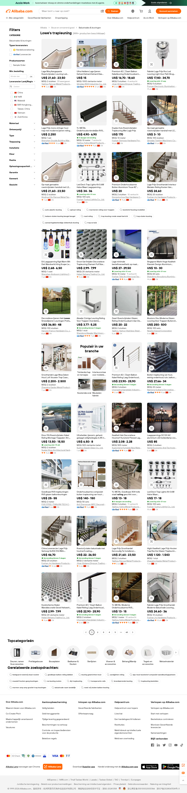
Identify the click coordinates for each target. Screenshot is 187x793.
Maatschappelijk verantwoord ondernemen (19, 720)
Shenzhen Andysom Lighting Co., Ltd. (56, 274)
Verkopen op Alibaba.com (162, 708)
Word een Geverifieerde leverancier (162, 726)
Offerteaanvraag (85, 713)
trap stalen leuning (144, 216)
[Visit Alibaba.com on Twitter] (164, 745)
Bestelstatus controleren (162, 719)
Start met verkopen (159, 713)
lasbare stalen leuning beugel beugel (60, 216)
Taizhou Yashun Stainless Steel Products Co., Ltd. (127, 331)
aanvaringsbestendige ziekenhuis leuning (62, 223)
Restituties (119, 725)
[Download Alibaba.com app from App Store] (150, 767)
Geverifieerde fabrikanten (90, 708)
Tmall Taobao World (79, 780)
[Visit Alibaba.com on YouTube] (176, 745)
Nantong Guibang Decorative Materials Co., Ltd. (162, 390)
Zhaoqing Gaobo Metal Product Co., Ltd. (56, 387)
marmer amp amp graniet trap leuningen (29, 688)
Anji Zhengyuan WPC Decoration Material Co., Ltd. (92, 504)
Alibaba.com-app (129, 767)
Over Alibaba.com (14, 702)
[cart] (142, 11)
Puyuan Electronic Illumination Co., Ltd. (162, 86)
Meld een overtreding (124, 738)
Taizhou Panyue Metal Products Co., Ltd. (56, 84)
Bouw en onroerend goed (62, 27)
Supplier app (88, 767)
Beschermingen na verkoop (54, 725)
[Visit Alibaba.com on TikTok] (181, 745)
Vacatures (10, 727)
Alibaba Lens (12, 767)
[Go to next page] (132, 632)
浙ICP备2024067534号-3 (168, 788)
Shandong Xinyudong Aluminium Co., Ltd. (162, 276)
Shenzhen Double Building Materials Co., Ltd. (56, 140)
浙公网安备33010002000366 (141, 788)
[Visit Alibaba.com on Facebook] (152, 745)
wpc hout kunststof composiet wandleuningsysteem (154, 675)
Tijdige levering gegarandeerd (55, 719)
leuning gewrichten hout (91, 675)
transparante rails (98, 681)
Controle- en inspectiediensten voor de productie (56, 731)
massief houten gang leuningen (25, 681)
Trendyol (125, 780)
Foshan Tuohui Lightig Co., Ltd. (90, 199)
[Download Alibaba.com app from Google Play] (171, 767)
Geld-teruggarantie (50, 713)
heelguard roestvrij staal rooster (25, 675)
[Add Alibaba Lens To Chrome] (52, 767)
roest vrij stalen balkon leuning (96, 688)
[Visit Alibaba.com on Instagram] (170, 745)
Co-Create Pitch (13, 713)
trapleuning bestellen (149, 681)
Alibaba (43, 27)
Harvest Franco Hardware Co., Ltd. (56, 331)
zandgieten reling (117, 675)
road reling (88, 216)
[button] (102, 11)
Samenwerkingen (159, 733)
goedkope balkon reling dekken (60, 675)
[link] (183, 765)
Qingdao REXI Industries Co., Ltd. (91, 84)
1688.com (63, 780)
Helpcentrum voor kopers (126, 708)
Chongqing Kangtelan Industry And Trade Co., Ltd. (127, 390)
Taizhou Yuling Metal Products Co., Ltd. (92, 143)
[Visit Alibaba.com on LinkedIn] (158, 745)
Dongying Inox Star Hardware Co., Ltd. (127, 197)
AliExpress (52, 780)
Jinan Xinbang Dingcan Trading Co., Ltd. (127, 84)
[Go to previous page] (86, 632)
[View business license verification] (119, 788)
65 (127, 632)
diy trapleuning (76, 681)
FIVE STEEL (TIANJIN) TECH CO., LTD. (56, 504)
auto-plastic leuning (53, 210)
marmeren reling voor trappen (101, 210)
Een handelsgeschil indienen (128, 719)
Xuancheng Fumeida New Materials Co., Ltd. (127, 448)
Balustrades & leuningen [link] (90, 27)
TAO (116, 780)
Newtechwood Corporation (159, 331)
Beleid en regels (49, 738)
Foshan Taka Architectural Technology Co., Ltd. (127, 276)
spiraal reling (75, 210)
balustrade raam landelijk (65, 688)
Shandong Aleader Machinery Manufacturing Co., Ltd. (92, 333)
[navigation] (22, 330)
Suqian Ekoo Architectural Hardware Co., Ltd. (56, 450)
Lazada (93, 780)
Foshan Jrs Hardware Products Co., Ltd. (162, 197)
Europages (136, 780)
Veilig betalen (48, 708)
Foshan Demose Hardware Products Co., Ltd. (127, 140)
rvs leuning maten (54, 681)
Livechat (118, 713)
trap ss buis (92, 223)
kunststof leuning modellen (134, 210)
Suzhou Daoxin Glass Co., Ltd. (90, 448)
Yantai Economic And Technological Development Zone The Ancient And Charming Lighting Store (162, 448)
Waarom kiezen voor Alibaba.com (21, 708)
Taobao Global (105, 780)
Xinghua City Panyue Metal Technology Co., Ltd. (56, 197)
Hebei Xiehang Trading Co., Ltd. (91, 274)
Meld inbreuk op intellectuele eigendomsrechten (128, 731)
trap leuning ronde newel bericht (114, 216)
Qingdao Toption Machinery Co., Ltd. (162, 140)
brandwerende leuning (123, 681)
